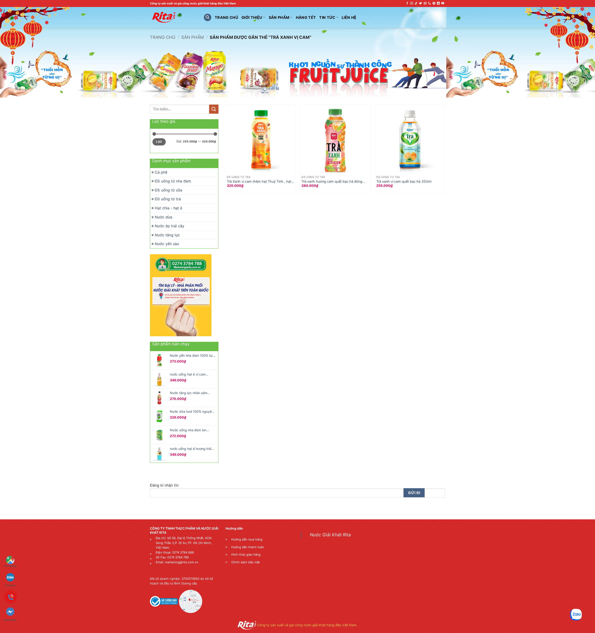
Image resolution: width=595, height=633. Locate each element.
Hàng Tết (306, 17)
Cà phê (161, 172)
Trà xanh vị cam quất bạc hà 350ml (403, 181)
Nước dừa (163, 217)
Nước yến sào (167, 243)
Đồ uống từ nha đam (173, 181)
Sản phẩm (279, 17)
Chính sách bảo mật (245, 562)
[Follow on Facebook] (407, 3)
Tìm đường (10, 565)
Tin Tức (327, 17)
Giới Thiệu (251, 17)
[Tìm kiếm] (207, 17)
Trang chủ (162, 37)
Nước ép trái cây (169, 226)
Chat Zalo (10, 576)
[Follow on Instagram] (411, 3)
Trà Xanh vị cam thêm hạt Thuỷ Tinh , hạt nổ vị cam (259, 181)
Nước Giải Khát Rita (330, 534)
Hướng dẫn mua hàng (246, 539)
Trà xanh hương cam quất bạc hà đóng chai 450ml (331, 181)
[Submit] (213, 109)
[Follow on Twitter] (420, 3)
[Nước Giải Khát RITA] (173, 17)
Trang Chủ (226, 17)
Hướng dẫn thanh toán (247, 547)
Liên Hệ (349, 17)
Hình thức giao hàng (246, 554)
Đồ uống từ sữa (168, 190)
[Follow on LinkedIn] (438, 3)
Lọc (159, 141)
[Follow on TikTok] (416, 3)
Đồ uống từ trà (168, 199)
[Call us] (429, 3)
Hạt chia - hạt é (168, 208)
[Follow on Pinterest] (434, 3)
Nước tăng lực (167, 235)
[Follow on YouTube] (442, 3)
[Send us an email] (425, 3)
